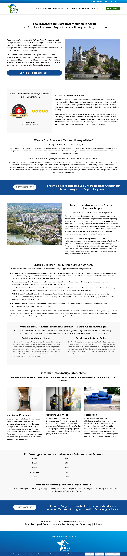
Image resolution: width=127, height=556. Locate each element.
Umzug (37, 8)
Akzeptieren (89, 554)
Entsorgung (58, 8)
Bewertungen (84, 8)
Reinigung (47, 8)
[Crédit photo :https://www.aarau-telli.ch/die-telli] (34, 224)
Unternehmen (71, 8)
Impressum (57, 539)
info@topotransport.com (100, 1)
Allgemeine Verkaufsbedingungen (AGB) (63, 536)
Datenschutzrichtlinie (67, 539)
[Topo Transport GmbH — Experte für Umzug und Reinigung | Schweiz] (17, 8)
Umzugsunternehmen (41, 65)
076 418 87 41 (115, 1)
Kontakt (95, 8)
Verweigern (99, 554)
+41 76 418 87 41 (59, 521)
